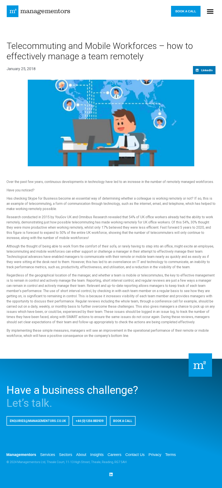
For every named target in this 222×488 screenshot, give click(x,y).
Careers (114, 454)
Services (47, 454)
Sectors (65, 454)
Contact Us (135, 454)
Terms (170, 454)
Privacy (155, 454)
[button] (210, 11)
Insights (97, 454)
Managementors (21, 454)
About (81, 454)
